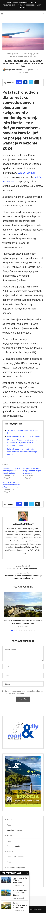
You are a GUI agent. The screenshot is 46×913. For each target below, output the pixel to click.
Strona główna (12, 54)
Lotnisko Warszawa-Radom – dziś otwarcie (23, 436)
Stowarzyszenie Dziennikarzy (29, 5)
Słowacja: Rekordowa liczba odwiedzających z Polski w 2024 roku (11, 484)
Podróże (10, 851)
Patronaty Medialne (14, 846)
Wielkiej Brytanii (26, 172)
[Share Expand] (36, 82)
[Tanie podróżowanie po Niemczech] (6, 905)
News (9, 841)
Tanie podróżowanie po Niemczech (20, 905)
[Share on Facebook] (25, 82)
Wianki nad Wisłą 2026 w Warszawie (20, 880)
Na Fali (9, 835)
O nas (9, 3)
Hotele (9, 819)
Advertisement (9, 5)
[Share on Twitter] (31, 82)
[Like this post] (20, 82)
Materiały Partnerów (14, 830)
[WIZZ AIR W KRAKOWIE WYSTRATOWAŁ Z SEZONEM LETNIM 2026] (23, 604)
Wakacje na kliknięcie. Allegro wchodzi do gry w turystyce (32, 470)
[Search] (43, 14)
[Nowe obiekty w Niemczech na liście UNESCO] (6, 893)
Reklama (34, 3)
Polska (9, 862)
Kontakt (23, 7)
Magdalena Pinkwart (23, 524)
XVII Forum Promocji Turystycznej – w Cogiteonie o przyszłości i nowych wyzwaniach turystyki (22, 442)
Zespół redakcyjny (20, 3)
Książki (9, 825)
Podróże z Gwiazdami (15, 857)
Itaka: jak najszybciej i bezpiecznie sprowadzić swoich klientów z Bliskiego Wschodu (22, 451)
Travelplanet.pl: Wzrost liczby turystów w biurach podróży (11, 470)
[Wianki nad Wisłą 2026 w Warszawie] (6, 880)
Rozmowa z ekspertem (16, 868)
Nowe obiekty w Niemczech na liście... (20, 893)
